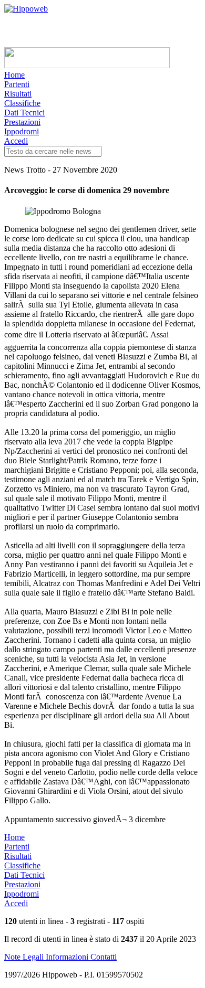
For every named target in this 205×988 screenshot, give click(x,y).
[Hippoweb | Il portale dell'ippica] (26, 8)
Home (14, 74)
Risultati (18, 93)
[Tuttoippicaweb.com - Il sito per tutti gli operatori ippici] (87, 65)
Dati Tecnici (24, 112)
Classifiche (22, 103)
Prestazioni (22, 122)
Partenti (16, 84)
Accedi (16, 140)
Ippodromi (21, 131)
